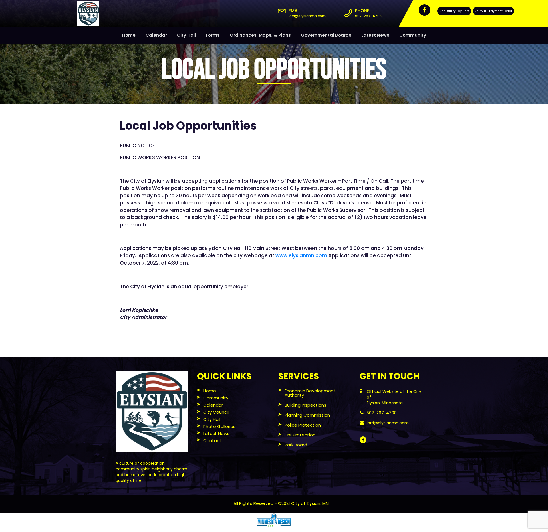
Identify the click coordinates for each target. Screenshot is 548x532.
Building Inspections (305, 405)
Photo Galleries (219, 426)
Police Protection (303, 425)
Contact (212, 441)
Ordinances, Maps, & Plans (260, 35)
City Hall (186, 35)
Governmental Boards (326, 35)
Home (129, 35)
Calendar (156, 35)
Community (412, 35)
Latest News (375, 35)
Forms (213, 35)
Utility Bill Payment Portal (493, 11)
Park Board (296, 445)
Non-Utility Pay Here (454, 11)
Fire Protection (300, 435)
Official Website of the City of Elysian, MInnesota (394, 397)
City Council (216, 412)
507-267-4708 (368, 16)
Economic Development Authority (310, 393)
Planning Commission (307, 415)
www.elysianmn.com (301, 255)
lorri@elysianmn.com (307, 16)
